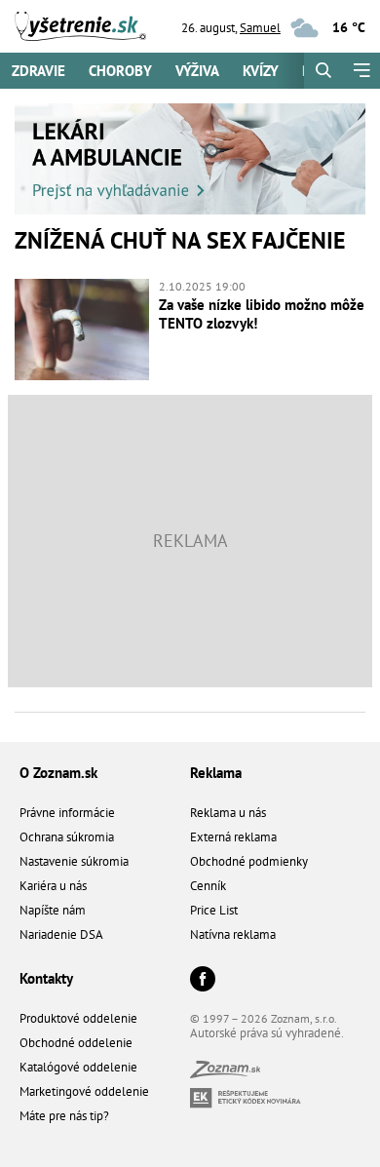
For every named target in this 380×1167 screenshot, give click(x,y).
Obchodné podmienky (249, 861)
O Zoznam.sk (58, 772)
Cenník (208, 885)
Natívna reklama (233, 934)
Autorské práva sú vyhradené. (267, 1033)
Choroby (120, 70)
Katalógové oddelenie (78, 1067)
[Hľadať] (323, 71)
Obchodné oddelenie (76, 1042)
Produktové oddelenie (78, 1018)
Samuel (260, 27)
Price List (214, 910)
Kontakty (46, 978)
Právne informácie (67, 812)
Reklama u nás (228, 812)
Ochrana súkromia (66, 837)
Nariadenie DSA (61, 934)
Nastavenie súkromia (74, 861)
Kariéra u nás (53, 885)
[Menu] (361, 71)
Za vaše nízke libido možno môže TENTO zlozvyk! (261, 313)
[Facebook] (202, 980)
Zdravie (38, 70)
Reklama (216, 772)
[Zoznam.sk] (225, 1073)
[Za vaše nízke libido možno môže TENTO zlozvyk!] (82, 329)
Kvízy (261, 70)
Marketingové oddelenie (84, 1091)
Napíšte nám (52, 910)
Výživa (197, 70)
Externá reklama (233, 837)
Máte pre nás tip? (64, 1116)
